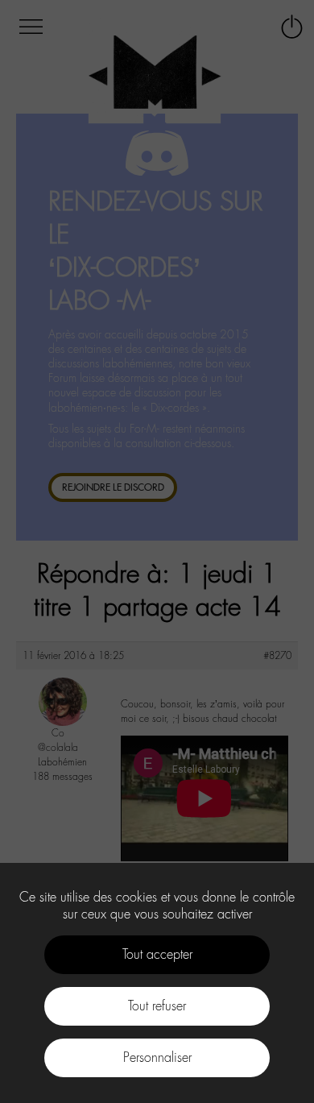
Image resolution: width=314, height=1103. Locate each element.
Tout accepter (157, 954)
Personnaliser (157, 1057)
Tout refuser (157, 1005)
